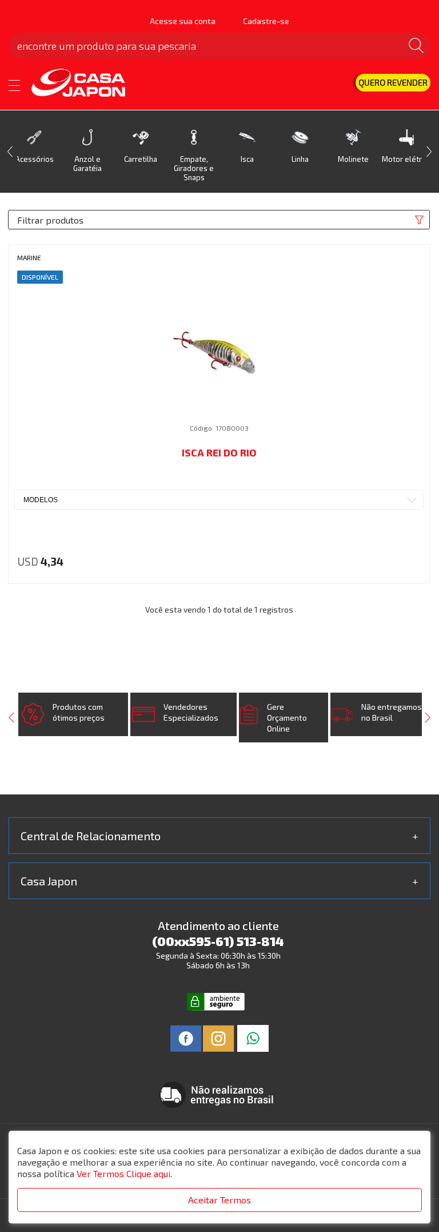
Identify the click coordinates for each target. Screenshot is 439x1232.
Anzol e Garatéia (87, 163)
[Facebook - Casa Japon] (186, 1037)
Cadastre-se (266, 21)
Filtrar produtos (50, 219)
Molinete (353, 159)
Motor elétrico (407, 159)
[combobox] (219, 500)
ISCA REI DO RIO (219, 452)
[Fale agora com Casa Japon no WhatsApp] (253, 1037)
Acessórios (34, 159)
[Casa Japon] (86, 83)
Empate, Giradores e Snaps (194, 168)
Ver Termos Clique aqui (123, 1173)
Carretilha (140, 159)
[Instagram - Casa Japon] (218, 1037)
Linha (300, 159)
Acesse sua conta (182, 21)
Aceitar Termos (219, 1199)
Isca (247, 159)
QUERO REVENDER (393, 82)
